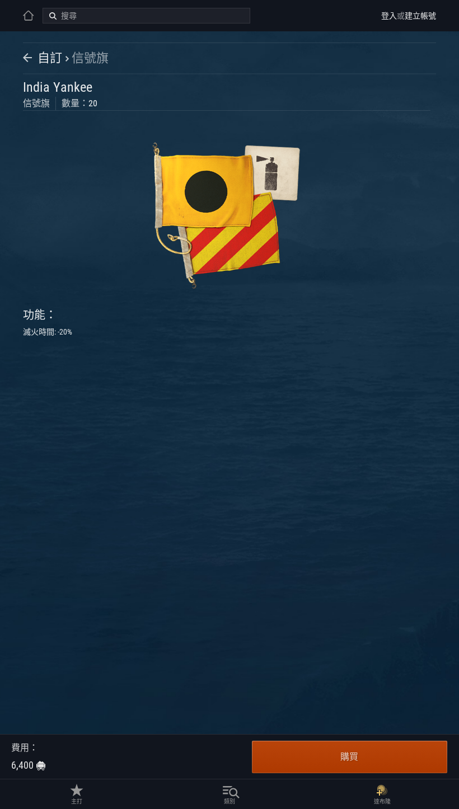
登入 (389, 15)
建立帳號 (420, 15)
